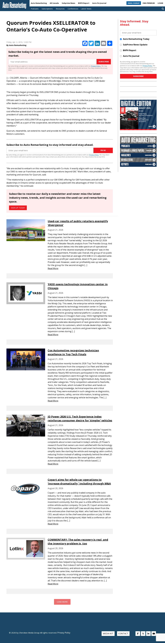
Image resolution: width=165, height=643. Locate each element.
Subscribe (103, 62)
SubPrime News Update (135, 44)
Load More (62, 602)
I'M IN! (103, 150)
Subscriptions (47, 8)
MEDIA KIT (108, 633)
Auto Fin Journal (99, 3)
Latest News (86, 8)
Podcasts (35, 8)
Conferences (73, 8)
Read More (53, 268)
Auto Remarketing (39, 3)
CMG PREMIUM (149, 3)
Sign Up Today (18, 208)
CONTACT (123, 633)
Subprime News (68, 3)
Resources (60, 8)
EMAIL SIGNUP (134, 3)
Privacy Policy (96, 66)
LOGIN (160, 3)
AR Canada (54, 3)
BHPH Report (83, 3)
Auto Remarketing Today (136, 39)
